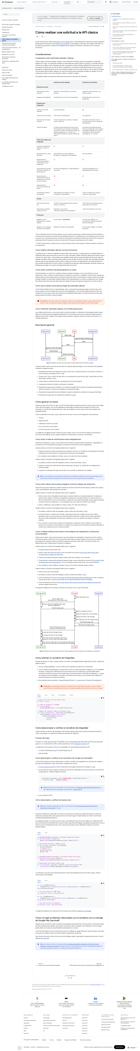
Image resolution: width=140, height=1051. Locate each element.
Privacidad (46, 1028)
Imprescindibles (21, 2)
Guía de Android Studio (107, 1019)
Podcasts (26, 1033)
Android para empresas (30, 1020)
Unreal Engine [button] (62, 695)
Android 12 (85, 1031)
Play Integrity (19, 8)
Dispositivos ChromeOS (68, 1023)
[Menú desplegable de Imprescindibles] (28, 2)
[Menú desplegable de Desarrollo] (59, 2)
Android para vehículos (68, 1025)
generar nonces (39, 295)
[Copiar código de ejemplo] (104, 698)
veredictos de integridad (62, 44)
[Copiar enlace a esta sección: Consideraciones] (52, 55)
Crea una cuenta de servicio (47, 767)
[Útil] (101, 26)
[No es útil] (103, 26)
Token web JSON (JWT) (50, 742)
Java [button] (46, 695)
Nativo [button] (72, 695)
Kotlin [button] (39, 695)
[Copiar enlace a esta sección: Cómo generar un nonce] (59, 402)
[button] (10, 79)
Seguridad (26, 1023)
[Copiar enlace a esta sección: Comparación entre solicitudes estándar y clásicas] (75, 58)
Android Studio (126, 2)
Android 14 (85, 1025)
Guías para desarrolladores (108, 1022)
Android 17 (85, 1018)
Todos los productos (85, 1040)
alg (55, 750)
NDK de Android (105, 1030)
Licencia (33, 1047)
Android (26, 1018)
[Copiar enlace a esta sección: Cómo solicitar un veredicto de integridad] (75, 658)
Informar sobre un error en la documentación (128, 1022)
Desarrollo (54, 2)
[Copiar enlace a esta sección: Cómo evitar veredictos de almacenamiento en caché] (78, 270)
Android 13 (84, 1028)
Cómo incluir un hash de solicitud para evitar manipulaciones (74, 577)
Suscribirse (119, 1047)
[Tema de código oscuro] (102, 698)
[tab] (39, 695)
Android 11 (84, 1033)
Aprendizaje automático (49, 1020)
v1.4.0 (64, 234)
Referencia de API (105, 1024)
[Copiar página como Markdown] (42, 36)
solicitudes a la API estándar (61, 42)
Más (78, 2)
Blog (25, 1031)
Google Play (67, 2)
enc (69, 750)
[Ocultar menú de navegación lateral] (19, 1048)
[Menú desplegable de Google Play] (72, 2)
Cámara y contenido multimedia (51, 1025)
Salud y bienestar (47, 1023)
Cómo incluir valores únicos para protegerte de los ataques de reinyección (79, 582)
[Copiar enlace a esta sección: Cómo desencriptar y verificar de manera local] (72, 800)
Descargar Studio (105, 1027)
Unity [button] (52, 695)
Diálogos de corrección (42, 938)
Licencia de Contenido (95, 984)
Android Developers (40, 26)
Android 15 (85, 1023)
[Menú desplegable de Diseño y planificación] (47, 2)
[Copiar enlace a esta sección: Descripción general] (55, 325)
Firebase (59, 1040)
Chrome (51, 1040)
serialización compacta (80, 744)
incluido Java (76, 789)
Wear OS (64, 1020)
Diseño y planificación (38, 2)
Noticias (26, 1028)
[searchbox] (11, 14)
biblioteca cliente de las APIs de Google (88, 787)
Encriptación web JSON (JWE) (79, 742)
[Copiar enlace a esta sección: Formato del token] (51, 738)
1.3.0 (42, 238)
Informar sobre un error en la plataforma (128, 1018)
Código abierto (27, 1025)
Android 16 (85, 1020)
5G (44, 1031)
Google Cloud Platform (70, 1040)
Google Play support (126, 1025)
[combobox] (95, 1)
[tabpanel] (70, 709)
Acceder (135, 2)
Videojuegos (46, 1018)
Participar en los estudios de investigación (128, 1028)
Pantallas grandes (67, 1018)
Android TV (65, 1028)
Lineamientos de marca (43, 1047)
